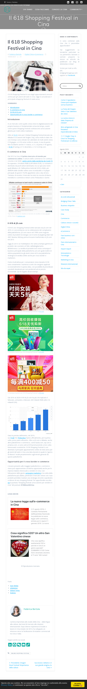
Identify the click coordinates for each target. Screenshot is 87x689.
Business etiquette (67, 205)
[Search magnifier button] (79, 86)
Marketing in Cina (67, 260)
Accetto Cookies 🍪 (77, 684)
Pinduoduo (22, 438)
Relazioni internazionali (69, 264)
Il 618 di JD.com (16, 112)
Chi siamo (27, 9)
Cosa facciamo (42, 9)
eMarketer (14, 588)
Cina (62, 214)
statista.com (21, 216)
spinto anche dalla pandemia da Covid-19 (37, 161)
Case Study (65, 210)
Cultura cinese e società (69, 223)
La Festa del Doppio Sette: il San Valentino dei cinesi (69, 111)
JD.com (41, 311)
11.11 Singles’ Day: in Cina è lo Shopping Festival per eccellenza (69, 138)
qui (9, 483)
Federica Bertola (15, 54)
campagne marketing (33, 473)
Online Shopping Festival (20, 653)
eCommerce (38, 54)
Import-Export (66, 249)
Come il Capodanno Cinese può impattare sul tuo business (69, 102)
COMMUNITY (75, 9)
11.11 (15, 135)
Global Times (15, 590)
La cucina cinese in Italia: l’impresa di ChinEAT (68, 120)
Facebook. (71, 75)
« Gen (62, 184)
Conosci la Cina (59, 9)
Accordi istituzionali (68, 197)
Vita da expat (65, 268)
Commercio (65, 218)
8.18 (11, 147)
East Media (14, 586)
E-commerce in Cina (17, 110)
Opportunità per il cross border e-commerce (26, 114)
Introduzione (14, 107)
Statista (13, 593)
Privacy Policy (7, 685)
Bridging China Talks (68, 201)
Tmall (12, 438)
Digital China (29, 54)
